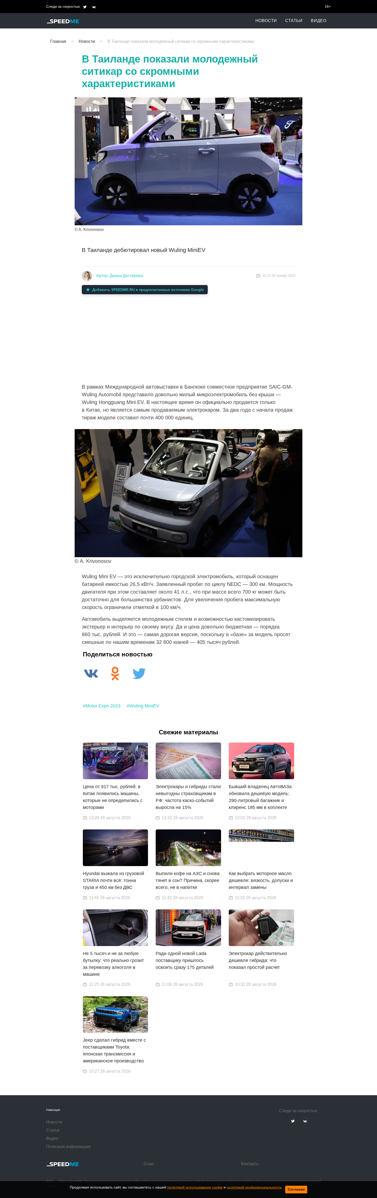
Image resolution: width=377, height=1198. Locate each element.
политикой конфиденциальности (254, 1187)
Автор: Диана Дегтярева (119, 275)
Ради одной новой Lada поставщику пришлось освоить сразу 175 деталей (185, 960)
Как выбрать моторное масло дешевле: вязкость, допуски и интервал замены (261, 880)
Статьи (294, 20)
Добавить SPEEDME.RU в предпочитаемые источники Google (148, 290)
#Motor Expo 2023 (102, 705)
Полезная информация (68, 1146)
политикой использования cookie (195, 1187)
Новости (266, 20)
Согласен (296, 1189)
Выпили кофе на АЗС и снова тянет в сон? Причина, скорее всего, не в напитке (188, 880)
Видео (318, 20)
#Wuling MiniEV (143, 705)
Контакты (250, 1164)
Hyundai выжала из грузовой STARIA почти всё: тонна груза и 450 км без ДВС (113, 880)
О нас (149, 1164)
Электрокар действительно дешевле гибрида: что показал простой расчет (258, 960)
